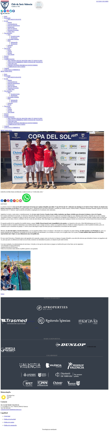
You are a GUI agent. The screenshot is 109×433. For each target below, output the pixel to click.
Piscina (9, 104)
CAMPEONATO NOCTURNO (16, 124)
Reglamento (14, 95)
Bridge (9, 107)
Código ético (10, 89)
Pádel (8, 98)
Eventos (6, 115)
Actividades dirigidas (13, 97)
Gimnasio (10, 103)
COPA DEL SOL (12, 121)
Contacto (6, 126)
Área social (7, 106)
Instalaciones (10, 85)
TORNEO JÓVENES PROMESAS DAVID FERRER (22, 123)
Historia (9, 80)
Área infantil (10, 112)
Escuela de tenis (15, 94)
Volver (2, 294)
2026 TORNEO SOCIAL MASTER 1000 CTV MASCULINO (24, 118)
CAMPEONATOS (9, 117)
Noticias (6, 114)
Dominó (9, 110)
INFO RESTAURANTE (14, 77)
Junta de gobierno (12, 86)
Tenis (8, 92)
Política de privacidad (10, 419)
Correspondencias (12, 82)
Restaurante (7, 75)
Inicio (5, 74)
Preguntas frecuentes (13, 88)
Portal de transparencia (13, 83)
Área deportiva (8, 91)
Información (14, 100)
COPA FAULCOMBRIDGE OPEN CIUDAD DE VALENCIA (25, 120)
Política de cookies (9, 422)
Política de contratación (10, 425)
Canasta (9, 109)
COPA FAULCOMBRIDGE (12, 127)
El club (6, 78)
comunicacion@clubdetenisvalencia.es (11, 409)
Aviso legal (7, 416)
